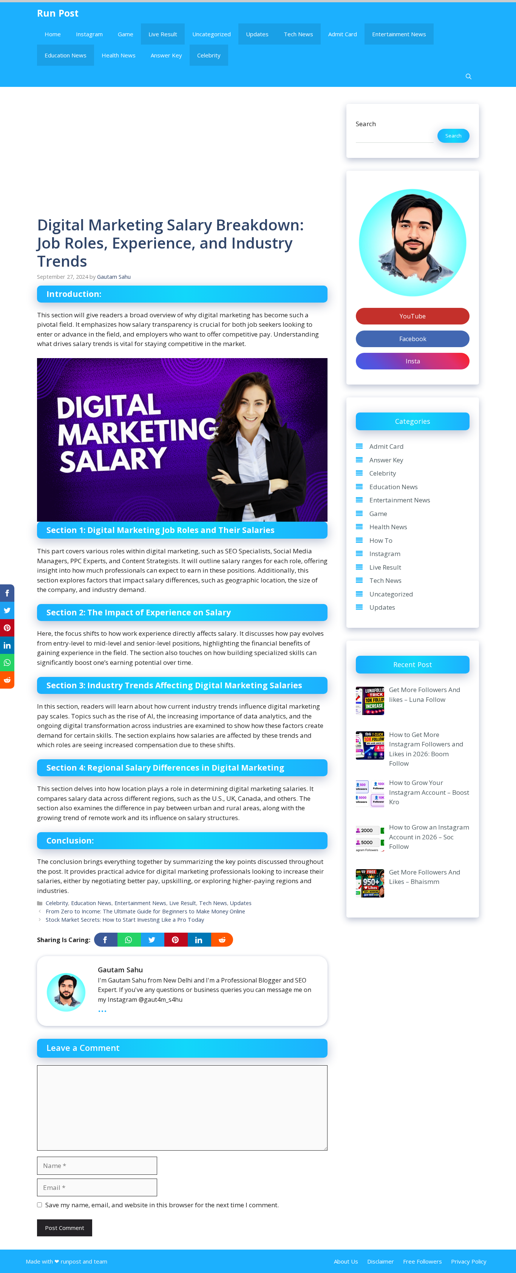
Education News (66, 55)
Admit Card (342, 34)
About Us (346, 1261)
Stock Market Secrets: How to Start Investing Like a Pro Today (125, 919)
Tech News (298, 34)
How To (380, 540)
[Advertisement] (182, 160)
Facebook (412, 339)
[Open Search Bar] (468, 76)
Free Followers (422, 1261)
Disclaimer (380, 1261)
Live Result (162, 34)
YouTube (413, 316)
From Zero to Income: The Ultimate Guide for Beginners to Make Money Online (145, 911)
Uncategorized (211, 34)
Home (53, 34)
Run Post (58, 12)
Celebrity (209, 55)
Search (366, 123)
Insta (413, 361)
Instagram (89, 34)
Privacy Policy (469, 1261)
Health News (119, 55)
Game (125, 34)
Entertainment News (399, 34)
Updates (257, 34)
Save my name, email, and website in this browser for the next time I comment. (162, 1204)
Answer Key (166, 55)
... (102, 1007)
